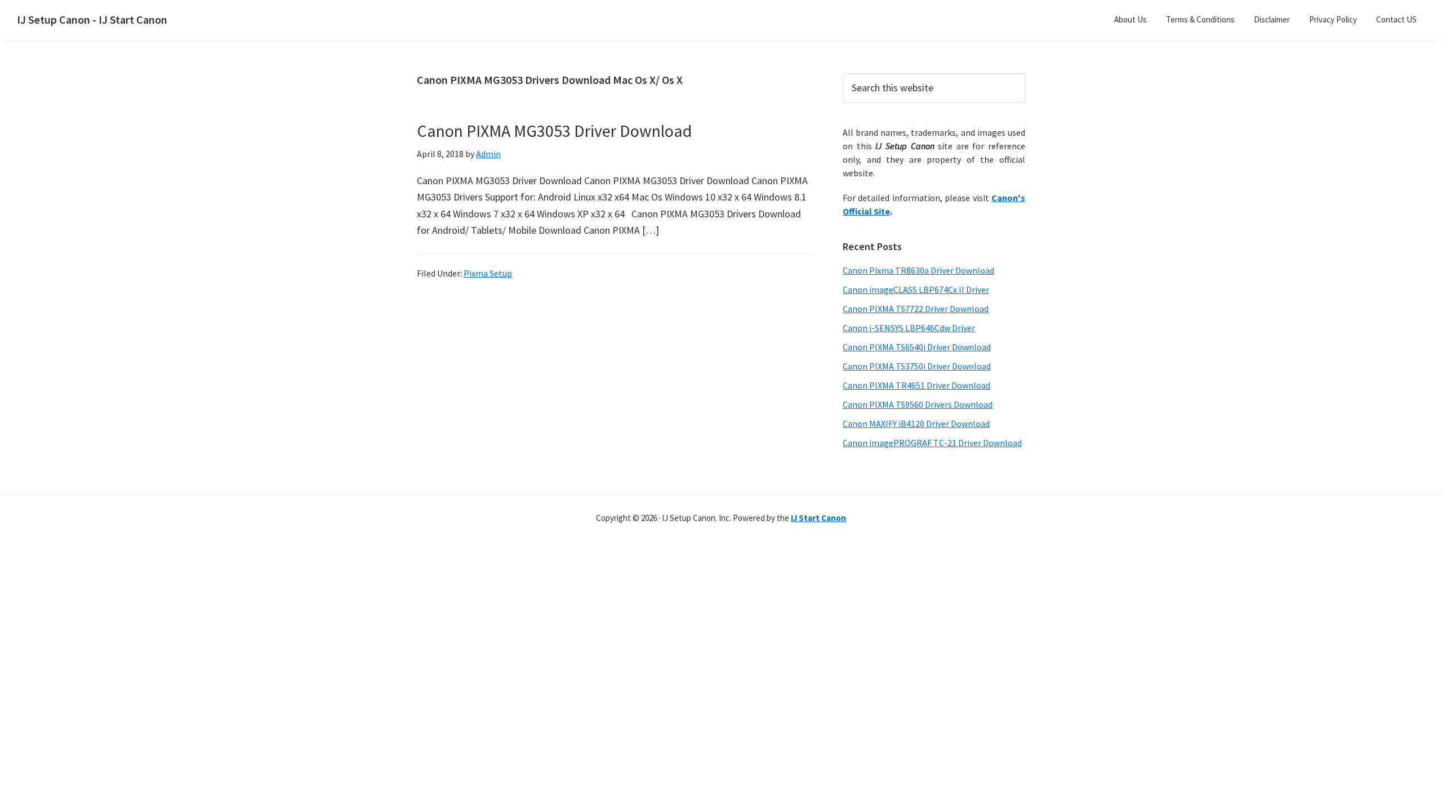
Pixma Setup (488, 273)
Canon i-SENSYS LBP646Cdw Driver (909, 327)
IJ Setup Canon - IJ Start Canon (92, 19)
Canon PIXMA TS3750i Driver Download (917, 366)
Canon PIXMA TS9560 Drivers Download (918, 404)
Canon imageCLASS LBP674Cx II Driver (916, 289)
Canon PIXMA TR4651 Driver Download (916, 385)
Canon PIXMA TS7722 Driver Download (916, 308)
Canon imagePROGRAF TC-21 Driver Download (932, 442)
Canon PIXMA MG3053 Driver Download (554, 130)
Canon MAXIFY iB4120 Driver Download (916, 423)
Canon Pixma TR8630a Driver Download (918, 270)
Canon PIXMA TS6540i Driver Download (917, 347)
